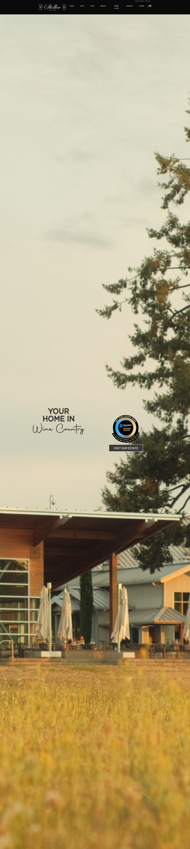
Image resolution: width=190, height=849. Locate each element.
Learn (141, 6)
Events (130, 6)
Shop (72, 6)
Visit (82, 6)
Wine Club (116, 7)
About (103, 6)
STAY (92, 6)
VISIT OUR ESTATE (126, 448)
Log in (148, 1)
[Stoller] (52, 7)
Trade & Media (139, 1)
